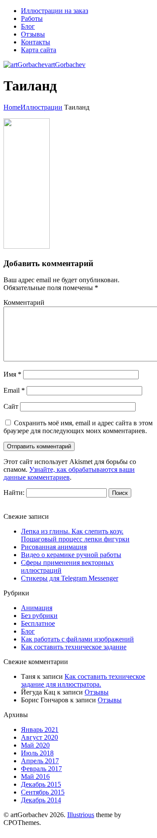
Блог (28, 631)
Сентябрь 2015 (43, 792)
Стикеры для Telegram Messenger (69, 578)
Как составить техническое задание (73, 647)
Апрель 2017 (40, 761)
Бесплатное (38, 623)
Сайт (10, 406)
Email (14, 390)
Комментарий (23, 302)
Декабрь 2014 (41, 800)
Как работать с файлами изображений (77, 639)
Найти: (13, 492)
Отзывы (97, 692)
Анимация (36, 607)
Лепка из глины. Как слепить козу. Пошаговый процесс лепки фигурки (75, 535)
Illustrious (80, 814)
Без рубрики (39, 615)
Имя (12, 374)
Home (11, 107)
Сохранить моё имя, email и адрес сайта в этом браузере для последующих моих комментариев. (78, 426)
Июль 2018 (37, 753)
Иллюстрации (41, 107)
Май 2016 (35, 776)
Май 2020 (35, 745)
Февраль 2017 (41, 768)
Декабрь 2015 (41, 784)
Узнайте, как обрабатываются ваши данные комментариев (69, 473)
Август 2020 (39, 737)
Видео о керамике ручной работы (71, 554)
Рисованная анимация (54, 547)
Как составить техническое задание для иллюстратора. (83, 680)
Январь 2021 (39, 729)
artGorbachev (66, 64)
